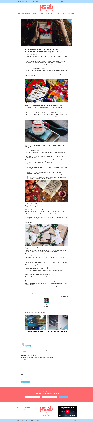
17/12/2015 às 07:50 (26, 346)
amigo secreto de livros (26, 407)
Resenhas (23, 13)
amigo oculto (19, 407)
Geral (64, 13)
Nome (22, 374)
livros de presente (29, 409)
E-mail (22, 377)
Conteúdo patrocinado (29, 1)
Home (17, 1)
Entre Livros (71, 13)
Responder (24, 351)
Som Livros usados (26, 345)
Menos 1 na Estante (46, 7)
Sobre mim (22, 1)
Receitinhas (40, 13)
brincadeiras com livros (21, 409)
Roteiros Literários (49, 13)
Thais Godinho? (47, 272)
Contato (37, 1)
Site (21, 379)
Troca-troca (59, 13)
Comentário (23, 360)
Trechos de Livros (31, 13)
